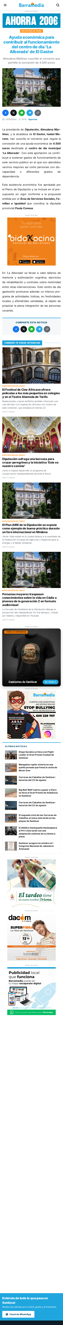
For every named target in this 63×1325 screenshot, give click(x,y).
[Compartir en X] (13, 113)
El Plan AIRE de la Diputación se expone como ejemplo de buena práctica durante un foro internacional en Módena (31, 528)
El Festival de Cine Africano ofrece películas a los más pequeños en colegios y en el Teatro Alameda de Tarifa (31, 393)
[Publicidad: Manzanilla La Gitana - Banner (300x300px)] (31, 906)
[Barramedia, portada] (31, 5)
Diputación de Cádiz (31, 31)
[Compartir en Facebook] (5, 113)
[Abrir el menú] (5, 5)
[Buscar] (58, 5)
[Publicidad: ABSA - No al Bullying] (31, 737)
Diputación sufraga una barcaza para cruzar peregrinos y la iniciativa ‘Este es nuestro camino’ (30, 462)
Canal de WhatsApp (20, 1314)
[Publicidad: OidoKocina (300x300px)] (31, 264)
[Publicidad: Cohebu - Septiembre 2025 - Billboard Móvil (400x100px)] (31, 26)
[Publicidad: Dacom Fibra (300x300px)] (31, 959)
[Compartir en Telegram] (29, 113)
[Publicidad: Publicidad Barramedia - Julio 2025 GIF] (31, 1014)
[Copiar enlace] (38, 113)
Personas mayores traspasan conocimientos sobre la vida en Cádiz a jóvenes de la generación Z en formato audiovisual (29, 599)
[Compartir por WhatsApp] (21, 113)
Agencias (32, 119)
